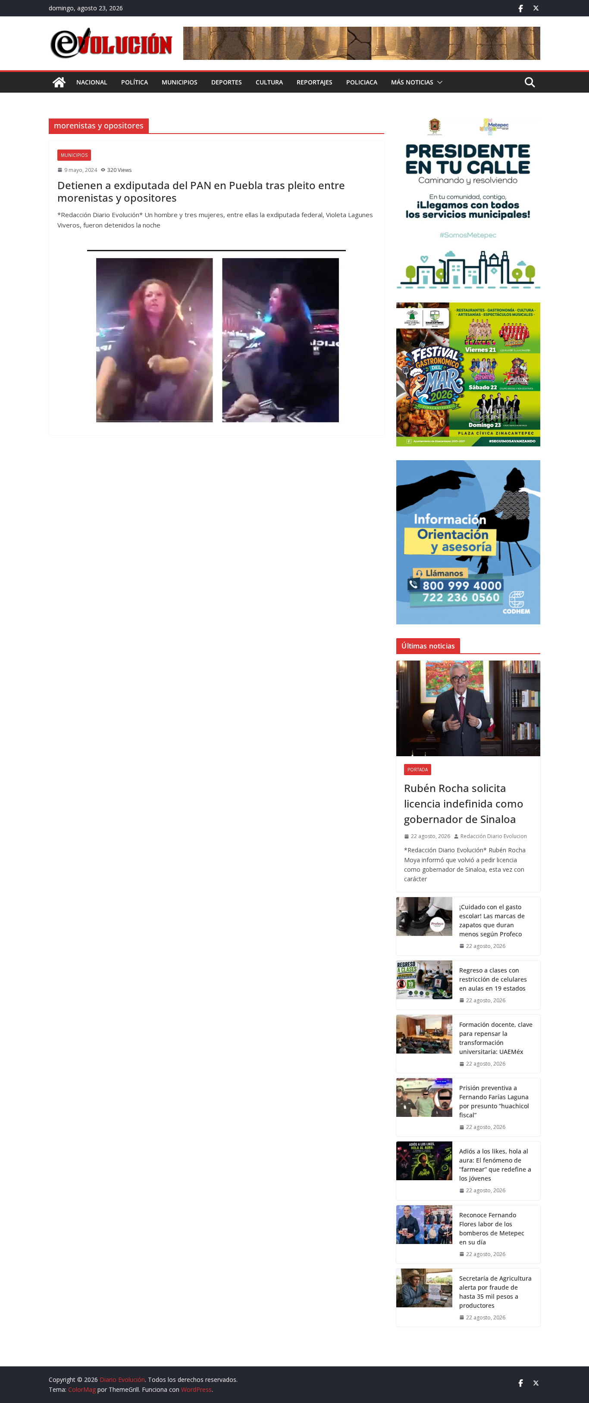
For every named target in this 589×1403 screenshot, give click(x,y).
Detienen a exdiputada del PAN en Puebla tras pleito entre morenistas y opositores (201, 191)
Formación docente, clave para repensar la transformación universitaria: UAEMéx (496, 1038)
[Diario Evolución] (59, 82)
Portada (417, 770)
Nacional (91, 82)
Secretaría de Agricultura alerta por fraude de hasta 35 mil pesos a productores (495, 1291)
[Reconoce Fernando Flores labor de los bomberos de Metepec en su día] (424, 1234)
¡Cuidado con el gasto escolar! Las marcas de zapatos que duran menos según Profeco (492, 920)
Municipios (179, 82)
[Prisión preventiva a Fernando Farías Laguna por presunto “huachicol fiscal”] (424, 1107)
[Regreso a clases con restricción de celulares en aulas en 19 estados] (424, 985)
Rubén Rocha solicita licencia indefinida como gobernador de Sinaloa (463, 803)
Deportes (226, 82)
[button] (438, 82)
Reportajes (314, 82)
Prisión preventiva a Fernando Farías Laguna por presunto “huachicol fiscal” (494, 1101)
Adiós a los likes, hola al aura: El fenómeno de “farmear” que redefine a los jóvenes (495, 1164)
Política (134, 82)
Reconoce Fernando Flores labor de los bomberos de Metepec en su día (491, 1228)
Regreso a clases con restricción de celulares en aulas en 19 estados (493, 979)
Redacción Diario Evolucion (494, 836)
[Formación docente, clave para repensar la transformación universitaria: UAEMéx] (424, 1044)
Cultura (269, 82)
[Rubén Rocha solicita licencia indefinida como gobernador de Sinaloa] (468, 708)
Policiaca (361, 82)
